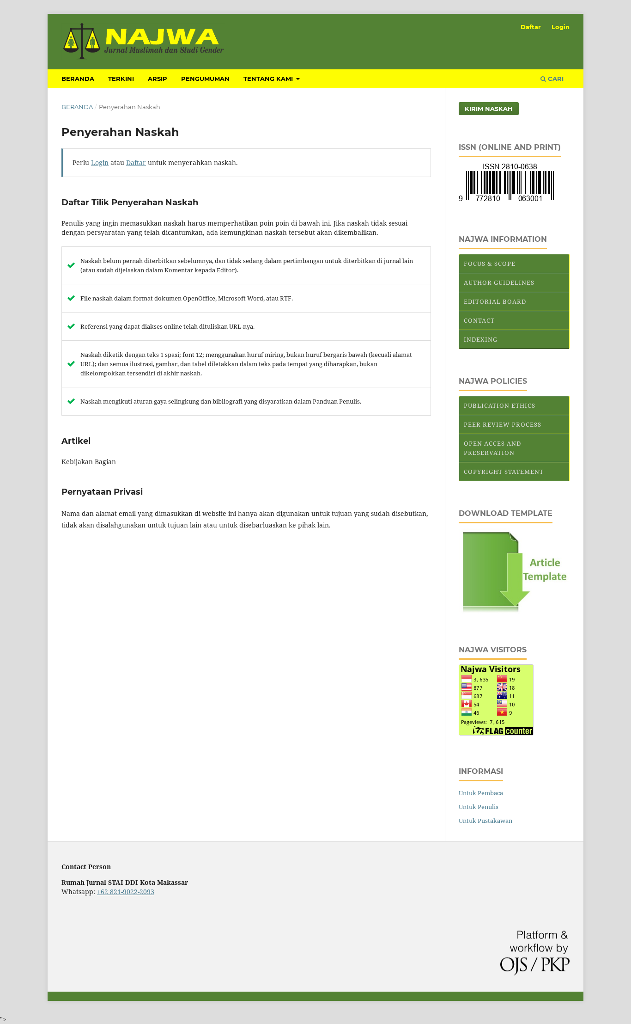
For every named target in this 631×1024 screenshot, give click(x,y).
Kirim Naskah (489, 108)
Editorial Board (495, 301)
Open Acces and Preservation (492, 448)
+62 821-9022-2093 (125, 891)
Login (561, 27)
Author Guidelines (499, 282)
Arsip (157, 78)
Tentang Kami (269, 78)
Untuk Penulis (478, 807)
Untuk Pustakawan (485, 820)
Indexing (481, 339)
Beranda (77, 78)
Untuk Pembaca (481, 793)
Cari (555, 78)
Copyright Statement (504, 471)
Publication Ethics (499, 405)
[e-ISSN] (506, 200)
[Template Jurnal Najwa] (514, 611)
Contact (479, 320)
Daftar (531, 27)
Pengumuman (205, 78)
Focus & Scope (490, 263)
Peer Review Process (502, 424)
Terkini (121, 78)
